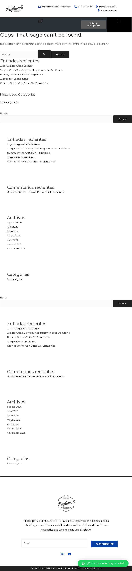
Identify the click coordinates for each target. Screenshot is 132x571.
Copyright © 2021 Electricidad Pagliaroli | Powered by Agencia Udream (66, 568)
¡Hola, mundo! (56, 192)
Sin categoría (7, 102)
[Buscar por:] (25, 54)
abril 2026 (12, 240)
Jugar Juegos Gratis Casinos (16, 65)
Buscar (4, 113)
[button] (40, 21)
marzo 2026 (14, 244)
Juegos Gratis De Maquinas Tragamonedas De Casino (31, 70)
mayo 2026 (13, 235)
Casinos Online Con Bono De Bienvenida (24, 83)
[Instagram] (62, 554)
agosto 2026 (14, 222)
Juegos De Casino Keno (14, 78)
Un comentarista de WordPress (25, 192)
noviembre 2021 (16, 248)
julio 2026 (12, 226)
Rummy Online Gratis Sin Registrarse (21, 74)
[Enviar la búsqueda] (44, 54)
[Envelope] (70, 554)
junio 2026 (13, 231)
